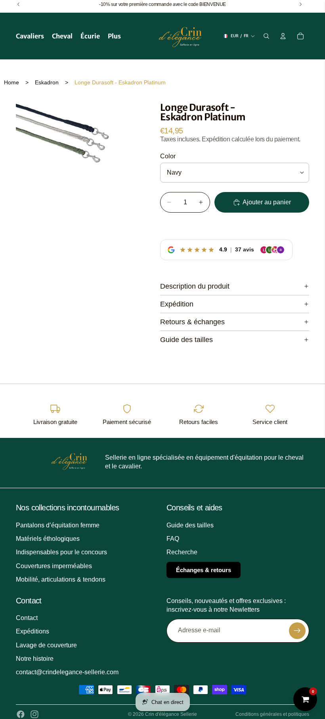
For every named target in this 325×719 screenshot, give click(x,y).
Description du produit (194, 286)
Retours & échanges (192, 322)
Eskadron (47, 82)
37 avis (244, 249)
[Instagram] (34, 714)
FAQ (172, 538)
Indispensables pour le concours (61, 552)
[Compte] (283, 36)
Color (168, 156)
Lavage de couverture (46, 645)
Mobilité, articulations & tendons (60, 579)
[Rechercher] (266, 36)
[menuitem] (114, 36)
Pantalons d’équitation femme (57, 525)
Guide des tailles (186, 340)
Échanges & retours (203, 570)
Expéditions (32, 631)
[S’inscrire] (297, 630)
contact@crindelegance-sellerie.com (67, 672)
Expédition (176, 304)
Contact (27, 617)
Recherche (181, 552)
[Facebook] (20, 714)
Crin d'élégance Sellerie (171, 714)
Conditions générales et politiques (272, 714)
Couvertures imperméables (54, 566)
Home (11, 82)
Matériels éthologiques (48, 538)
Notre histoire (35, 658)
